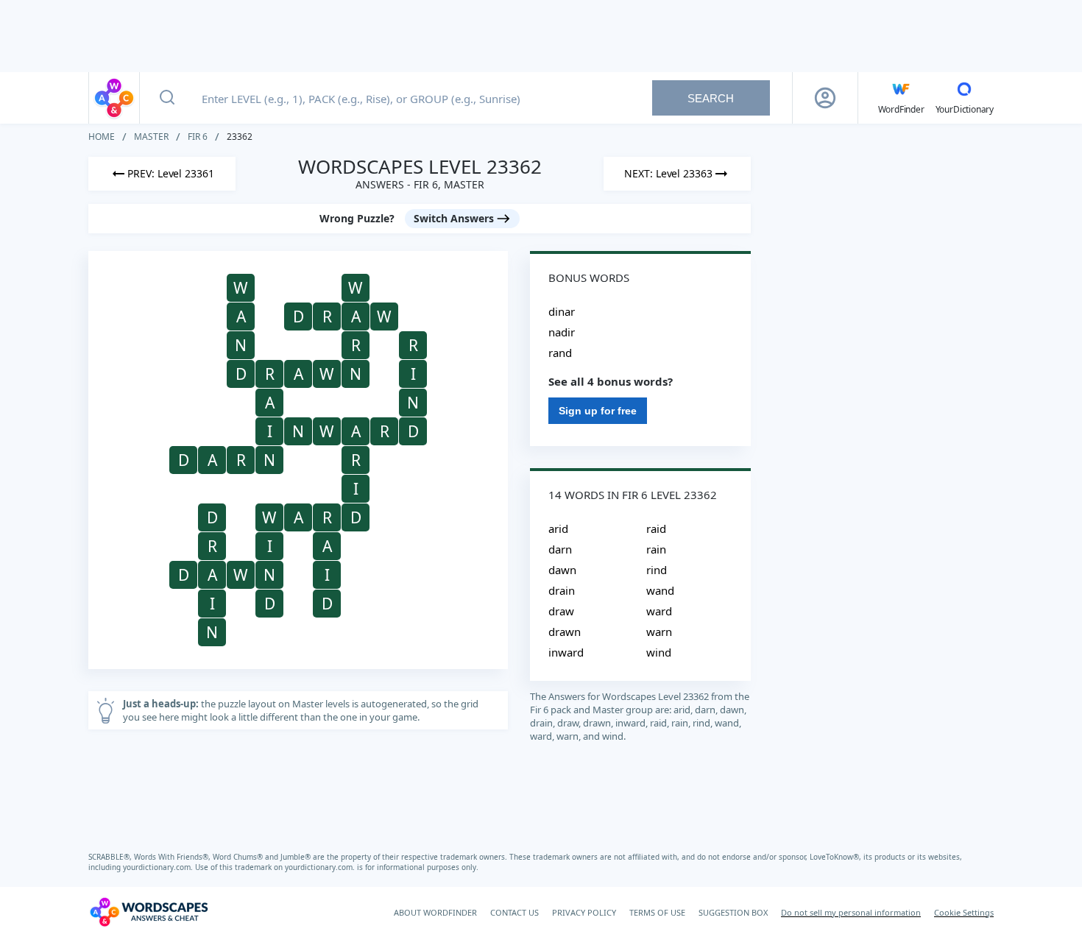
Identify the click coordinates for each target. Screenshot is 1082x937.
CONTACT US (514, 912)
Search (710, 98)
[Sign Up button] (825, 98)
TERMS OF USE (657, 912)
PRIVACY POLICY (584, 912)
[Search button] (167, 98)
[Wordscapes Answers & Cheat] (114, 98)
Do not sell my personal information (851, 912)
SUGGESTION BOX (733, 912)
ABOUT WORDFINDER (435, 912)
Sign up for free (598, 411)
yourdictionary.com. (159, 867)
